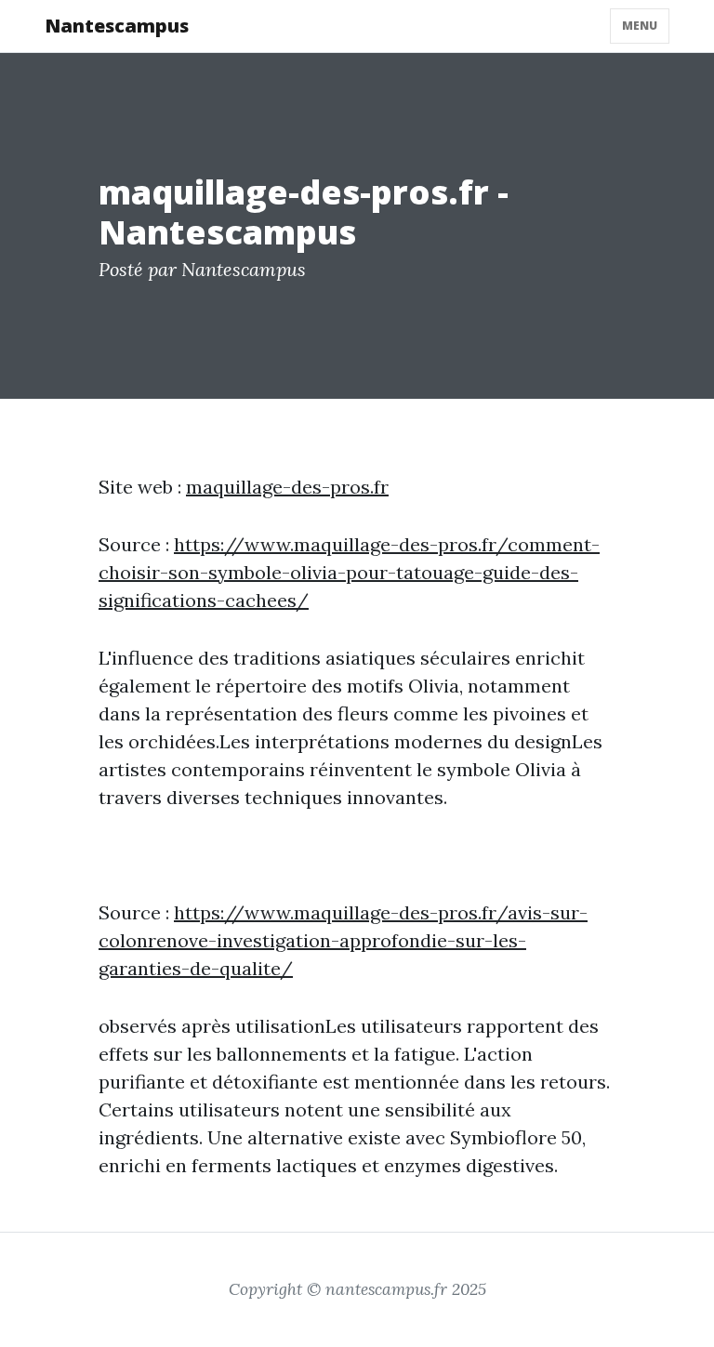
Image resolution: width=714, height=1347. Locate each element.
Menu (639, 25)
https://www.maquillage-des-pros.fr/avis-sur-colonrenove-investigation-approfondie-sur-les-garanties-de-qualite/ (343, 940)
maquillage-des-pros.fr (287, 486)
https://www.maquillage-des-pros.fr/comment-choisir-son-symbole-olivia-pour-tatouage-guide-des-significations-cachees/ (349, 572)
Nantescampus (117, 25)
